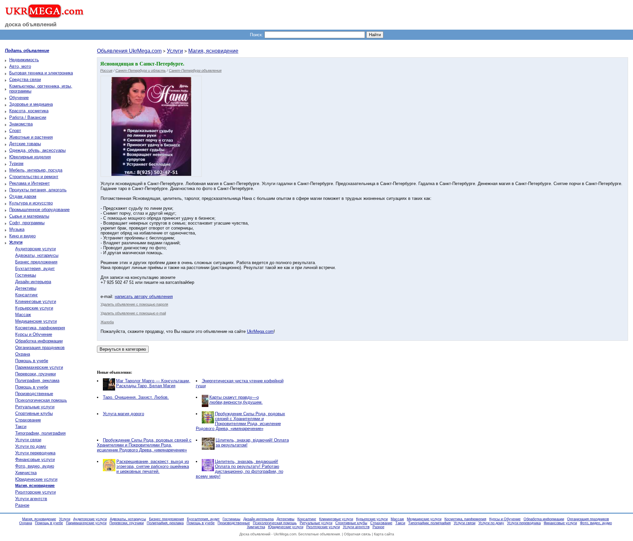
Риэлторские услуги (35, 492)
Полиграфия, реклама (37, 380)
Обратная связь (357, 534)
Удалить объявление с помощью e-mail (133, 313)
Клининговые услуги (35, 301)
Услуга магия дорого (123, 413)
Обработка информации (39, 340)
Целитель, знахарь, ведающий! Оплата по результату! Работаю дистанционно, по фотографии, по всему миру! (239, 469)
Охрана (22, 354)
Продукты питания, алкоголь (38, 189)
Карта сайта (384, 534)
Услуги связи (28, 439)
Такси (20, 426)
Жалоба (107, 322)
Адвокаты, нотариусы (36, 255)
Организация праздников (40, 347)
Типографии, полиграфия (40, 433)
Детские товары (25, 143)
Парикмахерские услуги (39, 367)
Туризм (16, 163)
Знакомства (21, 124)
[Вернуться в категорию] (123, 349)
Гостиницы (25, 275)
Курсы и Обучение (33, 334)
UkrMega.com (260, 331)
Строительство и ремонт (33, 176)
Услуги (175, 51)
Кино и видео (22, 235)
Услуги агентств (31, 498)
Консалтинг (26, 294)
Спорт (15, 130)
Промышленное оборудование (39, 209)
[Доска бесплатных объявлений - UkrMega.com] (42, 16)
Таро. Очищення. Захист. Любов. (136, 397)
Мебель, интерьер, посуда (35, 170)
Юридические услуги (36, 479)
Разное (22, 505)
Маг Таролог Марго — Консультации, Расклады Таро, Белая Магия (153, 383)
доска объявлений (30, 24)
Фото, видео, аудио (34, 466)
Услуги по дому (30, 446)
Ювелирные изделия (30, 156)
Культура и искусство (31, 203)
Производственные (34, 393)
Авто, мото (20, 66)
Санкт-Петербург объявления (195, 70)
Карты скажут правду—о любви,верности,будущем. (236, 400)
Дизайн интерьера (33, 281)
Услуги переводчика (35, 452)
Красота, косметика (28, 110)
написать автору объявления (144, 296)
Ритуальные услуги (34, 406)
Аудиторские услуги (35, 248)
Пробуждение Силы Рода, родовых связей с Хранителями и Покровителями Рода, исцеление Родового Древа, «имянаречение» (240, 421)
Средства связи (25, 79)
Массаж (23, 314)
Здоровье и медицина (31, 104)
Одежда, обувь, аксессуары (37, 150)
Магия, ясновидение (213, 51)
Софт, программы (27, 222)
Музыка (16, 229)
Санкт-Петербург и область (140, 70)
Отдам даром (22, 196)
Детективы (25, 288)
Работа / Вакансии (27, 117)
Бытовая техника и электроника (41, 72)
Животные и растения (31, 137)
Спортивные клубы (34, 413)
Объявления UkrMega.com (129, 51)
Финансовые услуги (35, 459)
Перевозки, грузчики (35, 373)
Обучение (19, 97)
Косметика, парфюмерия (40, 327)
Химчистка (26, 472)
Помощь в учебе (31, 360)
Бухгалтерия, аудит (35, 268)
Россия (106, 70)
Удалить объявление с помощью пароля (134, 304)
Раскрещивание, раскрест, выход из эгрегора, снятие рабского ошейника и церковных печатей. (152, 466)
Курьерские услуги (34, 308)
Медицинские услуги (36, 321)
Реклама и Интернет (29, 183)
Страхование (28, 420)
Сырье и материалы (29, 216)
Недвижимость (24, 59)
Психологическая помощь (41, 400)
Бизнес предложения (36, 261)
